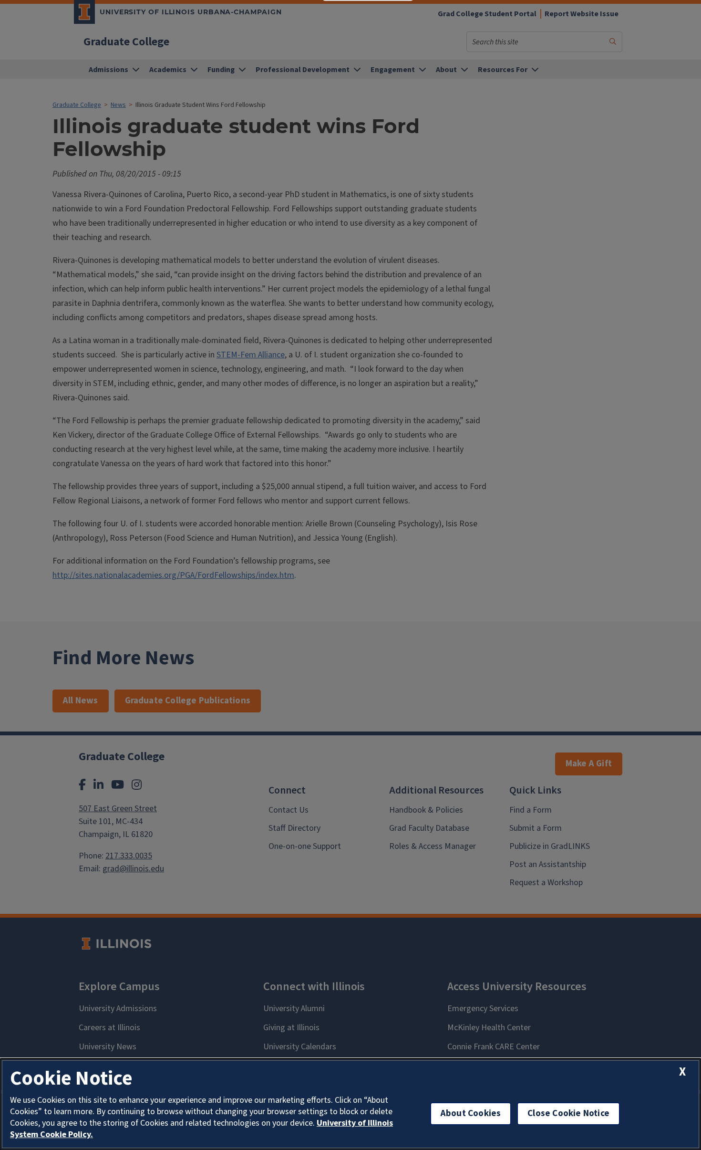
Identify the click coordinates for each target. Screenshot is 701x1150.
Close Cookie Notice (568, 1113)
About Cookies (471, 1113)
